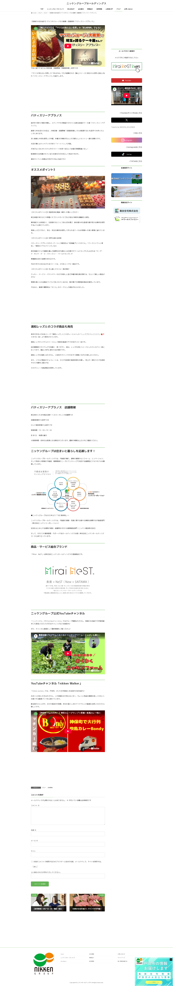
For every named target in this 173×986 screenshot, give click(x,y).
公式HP (81, 440)
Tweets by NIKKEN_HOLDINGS (123, 127)
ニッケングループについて (68, 958)
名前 (33, 830)
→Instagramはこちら (134, 147)
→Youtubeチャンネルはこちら (130, 113)
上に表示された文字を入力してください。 (46, 872)
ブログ (44, 787)
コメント (35, 805)
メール (34, 841)
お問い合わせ (121, 954)
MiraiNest (63, 961)
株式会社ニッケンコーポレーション (126, 178)
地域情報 (50, 787)
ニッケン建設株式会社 (126, 191)
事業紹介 (91, 958)
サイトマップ (121, 958)
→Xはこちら (137, 133)
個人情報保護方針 (122, 961)
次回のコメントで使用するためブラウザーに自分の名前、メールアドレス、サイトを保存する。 (67, 862)
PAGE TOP (167, 954)
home (62, 954)
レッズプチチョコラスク (90, 334)
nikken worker (38, 691)
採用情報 (91, 961)
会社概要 (91, 954)
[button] (126, 80)
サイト (33, 851)
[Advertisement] (68, 95)
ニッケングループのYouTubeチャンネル (47, 621)
